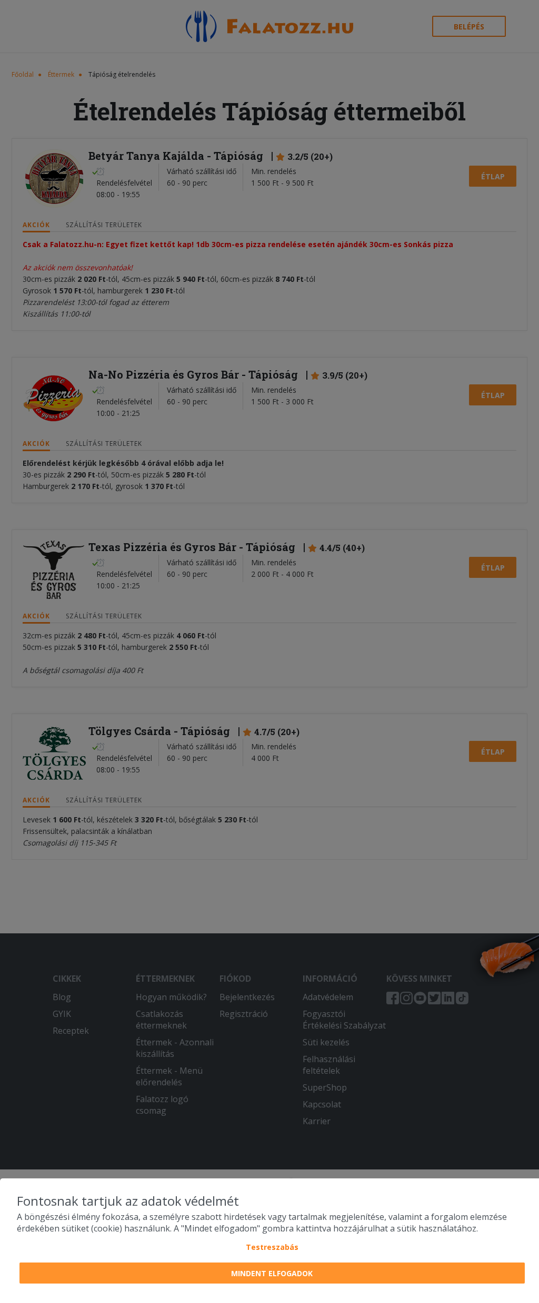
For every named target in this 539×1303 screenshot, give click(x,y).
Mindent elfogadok (272, 1273)
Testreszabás (272, 1247)
